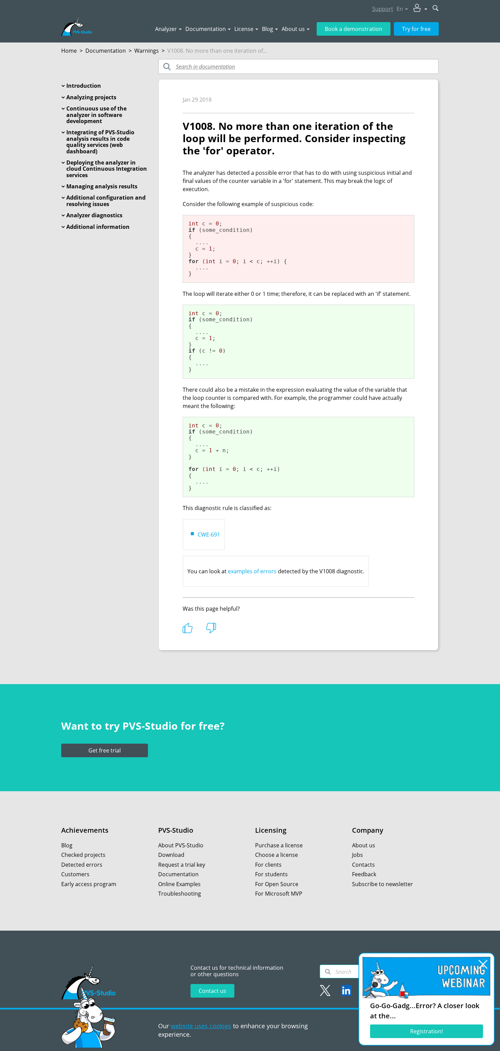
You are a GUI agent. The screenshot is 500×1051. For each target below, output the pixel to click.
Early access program (88, 884)
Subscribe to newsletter (382, 884)
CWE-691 (209, 534)
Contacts (363, 864)
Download (171, 855)
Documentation (205, 29)
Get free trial (104, 750)
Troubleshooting (179, 893)
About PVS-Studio (180, 845)
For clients (268, 864)
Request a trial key (181, 864)
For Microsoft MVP (278, 893)
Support (382, 9)
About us (293, 29)
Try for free (416, 29)
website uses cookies (201, 1026)
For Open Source (276, 884)
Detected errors (81, 864)
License (243, 29)
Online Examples (179, 884)
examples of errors (252, 571)
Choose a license (276, 855)
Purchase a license (279, 845)
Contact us (212, 991)
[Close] (483, 964)
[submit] (436, 8)
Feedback (364, 874)
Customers (75, 874)
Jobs (357, 855)
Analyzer (166, 29)
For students (271, 874)
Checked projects (83, 855)
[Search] (328, 971)
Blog (267, 29)
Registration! (426, 1031)
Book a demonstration (353, 29)
